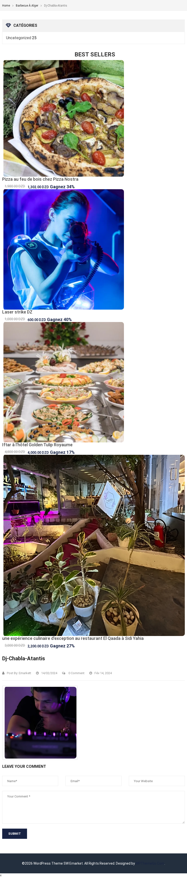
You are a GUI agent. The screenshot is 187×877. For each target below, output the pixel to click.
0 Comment (76, 673)
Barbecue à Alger (27, 5)
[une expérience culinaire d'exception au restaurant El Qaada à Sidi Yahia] (93, 545)
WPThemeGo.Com (150, 863)
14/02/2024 (49, 673)
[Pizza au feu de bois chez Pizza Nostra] (93, 118)
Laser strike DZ (17, 311)
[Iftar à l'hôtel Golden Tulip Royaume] (93, 382)
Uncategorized (18, 38)
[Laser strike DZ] (93, 249)
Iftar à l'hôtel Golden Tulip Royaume (37, 444)
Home (6, 5)
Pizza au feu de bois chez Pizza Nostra (40, 179)
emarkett (25, 673)
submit (14, 833)
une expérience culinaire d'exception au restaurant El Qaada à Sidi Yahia (73, 638)
